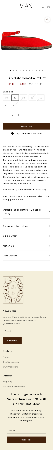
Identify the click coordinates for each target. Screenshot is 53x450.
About (6, 357)
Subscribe (26, 439)
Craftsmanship (11, 361)
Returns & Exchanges (14, 386)
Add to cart (26, 126)
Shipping (7, 381)
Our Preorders (10, 366)
